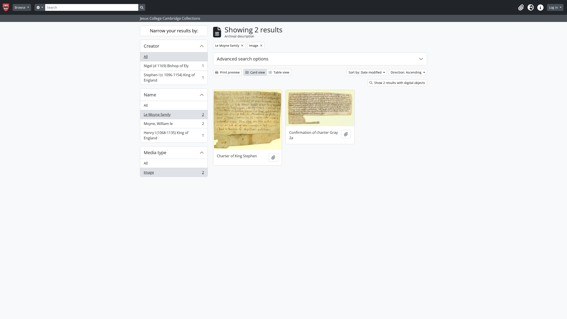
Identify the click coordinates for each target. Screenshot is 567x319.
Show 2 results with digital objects (399, 83)
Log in (554, 7)
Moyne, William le (174, 124)
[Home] (8, 7)
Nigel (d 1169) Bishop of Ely (174, 66)
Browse (20, 7)
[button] (521, 7)
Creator (151, 46)
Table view (281, 72)
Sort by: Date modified (366, 72)
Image (174, 173)
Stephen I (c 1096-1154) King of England (174, 77)
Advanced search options (242, 59)
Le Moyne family (174, 115)
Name (150, 95)
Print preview (229, 72)
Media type (155, 153)
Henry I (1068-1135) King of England (174, 135)
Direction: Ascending (406, 72)
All (146, 56)
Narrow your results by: (174, 31)
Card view (257, 72)
